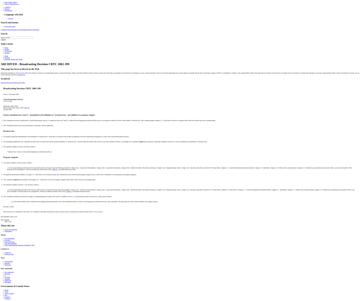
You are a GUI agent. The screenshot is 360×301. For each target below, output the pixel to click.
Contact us (7, 252)
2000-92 (54, 169)
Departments (8, 10)
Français (10, 18)
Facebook (7, 274)
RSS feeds (7, 282)
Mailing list (7, 280)
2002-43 (26, 108)
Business (7, 53)
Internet (6, 49)
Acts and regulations (10, 243)
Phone (6, 48)
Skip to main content (10, 2)
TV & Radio (8, 51)
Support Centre (9, 254)
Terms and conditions (10, 229)
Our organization (9, 238)
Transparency (8, 231)
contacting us (21, 75)
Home (6, 56)
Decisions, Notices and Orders (13, 59)
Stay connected (9, 272)
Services (6, 9)
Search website (5, 37)
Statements (7, 265)
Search (3, 39)
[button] (9, 26)
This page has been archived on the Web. (13, 82)
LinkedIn (7, 279)
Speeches (7, 263)
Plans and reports (9, 242)
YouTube (7, 277)
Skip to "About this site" (11, 4)
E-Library (7, 240)
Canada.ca (7, 7)
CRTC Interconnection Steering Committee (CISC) (19, 245)
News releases (8, 261)
